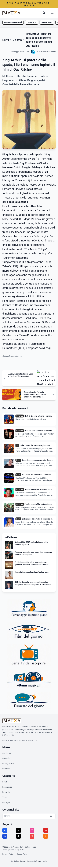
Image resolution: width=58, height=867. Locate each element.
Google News (46, 22)
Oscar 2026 (31, 22)
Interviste (6, 792)
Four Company (21, 861)
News (5, 39)
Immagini (6, 802)
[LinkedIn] (4, 836)
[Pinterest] (32, 836)
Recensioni (7, 787)
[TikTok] (18, 836)
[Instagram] (32, 830)
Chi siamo (6, 753)
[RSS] (45, 836)
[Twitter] (18, 830)
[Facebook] (4, 830)
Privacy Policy (8, 763)
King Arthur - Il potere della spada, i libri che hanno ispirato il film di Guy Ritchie (38, 39)
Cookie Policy (22, 854)
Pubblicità (6, 769)
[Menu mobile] (52, 13)
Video (4, 797)
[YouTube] (45, 830)
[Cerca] (44, 13)
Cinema (17, 39)
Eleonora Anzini (41, 861)
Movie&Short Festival (13, 22)
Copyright (6, 758)
